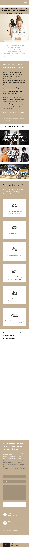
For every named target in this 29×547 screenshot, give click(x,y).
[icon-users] (14, 205)
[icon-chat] (14, 227)
